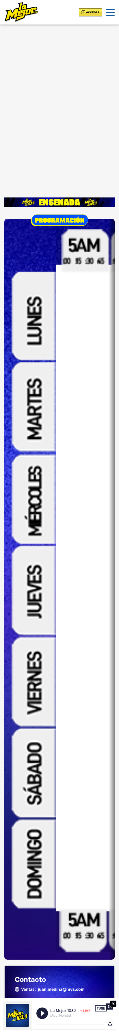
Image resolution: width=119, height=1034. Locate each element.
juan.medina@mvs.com (61, 989)
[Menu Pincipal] (110, 12)
